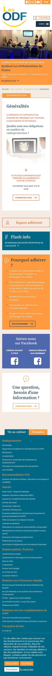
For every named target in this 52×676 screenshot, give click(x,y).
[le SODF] (26, 17)
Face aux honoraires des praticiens (16, 618)
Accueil (5, 89)
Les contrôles (7, 470)
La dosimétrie (7, 456)
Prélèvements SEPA (10, 605)
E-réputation (7, 565)
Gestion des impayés (10, 568)
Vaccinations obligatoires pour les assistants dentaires (24, 544)
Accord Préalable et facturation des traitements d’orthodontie (22, 592)
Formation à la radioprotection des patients (20, 466)
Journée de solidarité (10, 523)
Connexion (44, 17)
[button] (42, 24)
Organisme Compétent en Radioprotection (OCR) (23, 449)
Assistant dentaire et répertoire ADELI (18, 495)
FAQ (46, 2)
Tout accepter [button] (11, 663)
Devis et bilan (7, 561)
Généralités (7, 445)
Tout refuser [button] (27, 663)
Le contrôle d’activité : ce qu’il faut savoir (19, 602)
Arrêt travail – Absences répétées (15, 492)
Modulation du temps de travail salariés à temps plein (24, 527)
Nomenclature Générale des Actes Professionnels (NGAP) (22, 586)
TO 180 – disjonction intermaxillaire (16, 598)
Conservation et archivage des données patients (22, 557)
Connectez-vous (23, 198)
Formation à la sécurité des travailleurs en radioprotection (19, 461)
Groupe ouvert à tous (14, 351)
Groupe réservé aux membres (37, 351)
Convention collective (11, 506)
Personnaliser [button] (11, 669)
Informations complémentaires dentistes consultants (24, 621)
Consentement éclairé (11, 554)
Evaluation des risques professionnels (17, 537)
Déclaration (7, 452)
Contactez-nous (23, 406)
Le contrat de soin (9, 572)
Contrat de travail (9, 502)
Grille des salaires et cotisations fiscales (18, 520)
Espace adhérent (29, 223)
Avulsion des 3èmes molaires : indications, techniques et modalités (25, 480)
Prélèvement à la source (12, 541)
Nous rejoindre (20, 324)
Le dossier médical (9, 576)
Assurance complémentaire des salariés (18, 499)
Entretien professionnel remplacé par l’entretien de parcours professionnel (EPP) (23, 514)
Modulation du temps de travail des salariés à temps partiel (24, 532)
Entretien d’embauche (11, 510)
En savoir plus (8, 81)
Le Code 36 (6, 631)
